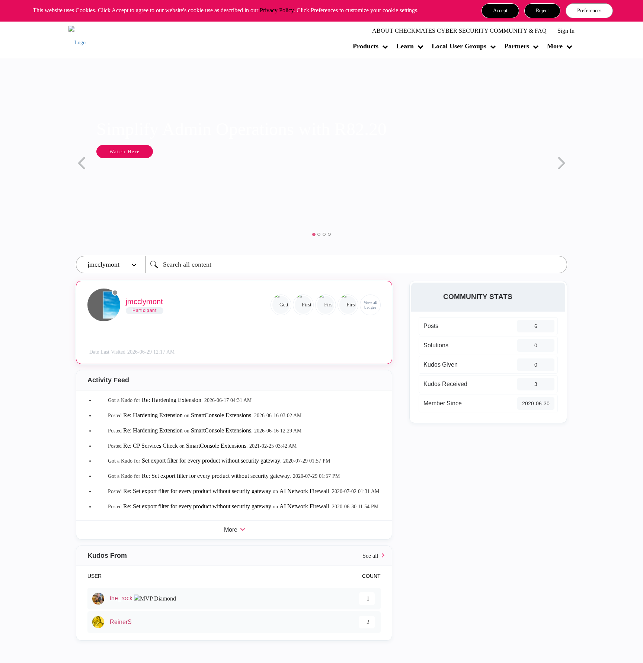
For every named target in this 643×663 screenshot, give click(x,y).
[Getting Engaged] (280, 305)
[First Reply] (325, 305)
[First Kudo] (303, 305)
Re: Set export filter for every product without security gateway (216, 476)
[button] (500, 10)
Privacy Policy (277, 10)
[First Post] (347, 305)
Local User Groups (459, 46)
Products (365, 46)
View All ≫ (234, 556)
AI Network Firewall (304, 491)
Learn (405, 46)
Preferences (589, 10)
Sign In (566, 31)
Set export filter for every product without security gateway (211, 460)
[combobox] (356, 264)
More (555, 46)
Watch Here (124, 151)
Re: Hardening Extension (171, 400)
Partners (516, 46)
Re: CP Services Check (150, 445)
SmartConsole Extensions (221, 415)
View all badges (370, 304)
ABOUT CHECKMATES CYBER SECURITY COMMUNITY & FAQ (459, 31)
